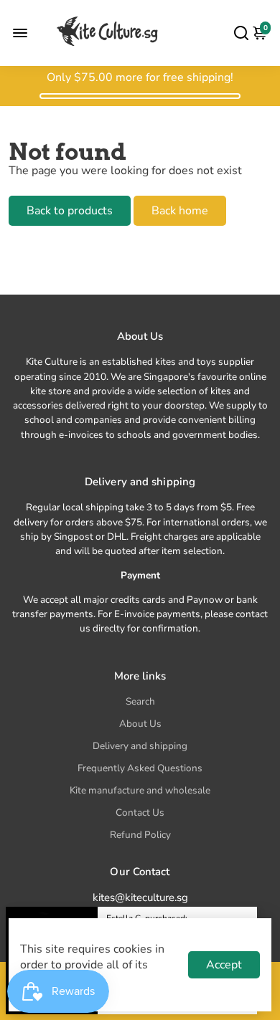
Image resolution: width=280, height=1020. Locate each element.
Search (140, 701)
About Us (140, 723)
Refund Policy (140, 835)
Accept (224, 965)
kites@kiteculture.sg (140, 897)
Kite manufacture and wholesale (140, 790)
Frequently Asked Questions (140, 768)
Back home (179, 211)
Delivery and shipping (140, 746)
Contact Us (140, 812)
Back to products (70, 211)
